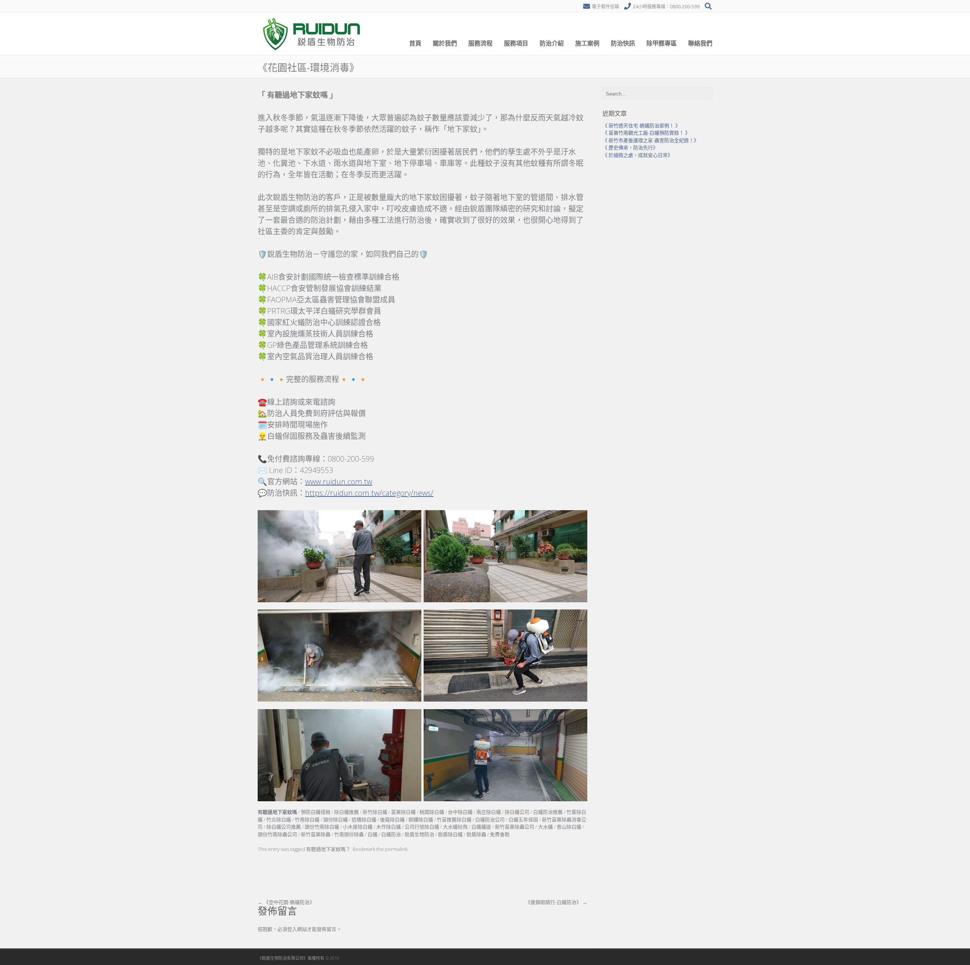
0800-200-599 (684, 6)
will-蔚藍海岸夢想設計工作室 (438, 958)
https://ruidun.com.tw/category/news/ (369, 493)
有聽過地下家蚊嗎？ (328, 849)
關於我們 (445, 43)
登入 (292, 929)
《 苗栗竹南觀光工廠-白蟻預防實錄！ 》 (646, 132)
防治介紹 (552, 43)
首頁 (415, 43)
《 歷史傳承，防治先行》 (630, 147)
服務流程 (480, 43)
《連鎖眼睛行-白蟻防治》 (556, 902)
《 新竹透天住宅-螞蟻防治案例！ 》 (641, 125)
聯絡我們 (700, 43)
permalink (396, 849)
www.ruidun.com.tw (338, 481)
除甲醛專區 (661, 43)
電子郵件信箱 (605, 6)
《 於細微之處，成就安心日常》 (637, 155)
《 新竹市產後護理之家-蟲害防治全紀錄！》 (650, 140)
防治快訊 (623, 43)
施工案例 (587, 43)
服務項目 (516, 43)
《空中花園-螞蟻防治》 (286, 902)
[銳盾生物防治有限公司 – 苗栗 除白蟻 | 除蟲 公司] (313, 53)
